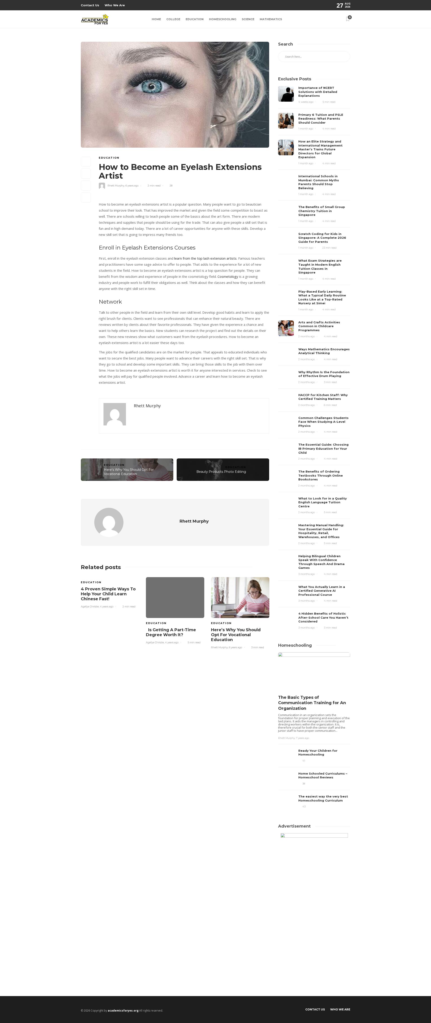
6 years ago (132, 185)
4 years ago (106, 606)
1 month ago (305, 128)
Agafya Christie (90, 606)
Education (195, 19)
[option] (110, 592)
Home (156, 19)
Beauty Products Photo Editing (221, 472)
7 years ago (302, 738)
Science (248, 19)
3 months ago (306, 574)
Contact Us (90, 5)
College (173, 19)
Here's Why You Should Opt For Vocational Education (129, 472)
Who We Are (115, 5)
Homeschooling (222, 19)
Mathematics (271, 19)
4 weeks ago (305, 101)
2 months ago (306, 336)
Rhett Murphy (116, 185)
